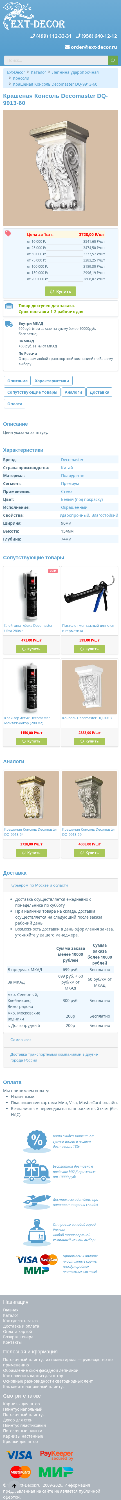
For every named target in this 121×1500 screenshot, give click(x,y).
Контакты (12, 1342)
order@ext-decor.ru (94, 47)
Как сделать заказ (20, 1320)
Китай (67, 467)
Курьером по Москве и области (39, 885)
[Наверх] (14, 1486)
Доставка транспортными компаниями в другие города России (54, 1057)
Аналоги (73, 392)
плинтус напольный (22, 1409)
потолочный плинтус (23, 1414)
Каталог (10, 1315)
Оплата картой (17, 1331)
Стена (67, 491)
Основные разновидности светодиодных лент (48, 1381)
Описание (17, 380)
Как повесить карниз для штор (33, 1375)
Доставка (99, 392)
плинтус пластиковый (24, 1425)
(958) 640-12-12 (99, 36)
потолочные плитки (22, 1430)
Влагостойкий (104, 515)
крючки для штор (20, 1441)
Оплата (14, 403)
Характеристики (52, 380)
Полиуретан (72, 475)
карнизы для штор (21, 1403)
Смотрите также (22, 1396)
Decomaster (72, 459)
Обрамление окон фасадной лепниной (41, 1370)
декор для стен (18, 1420)
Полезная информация (30, 1352)
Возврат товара (18, 1336)
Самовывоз (20, 1039)
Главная (11, 1310)
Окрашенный (74, 507)
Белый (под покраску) (82, 499)
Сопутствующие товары (32, 392)
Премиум (70, 483)
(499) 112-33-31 (54, 36)
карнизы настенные (23, 1436)
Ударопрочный (74, 515)
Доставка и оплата (21, 1326)
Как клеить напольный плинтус (33, 1386)
